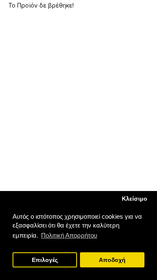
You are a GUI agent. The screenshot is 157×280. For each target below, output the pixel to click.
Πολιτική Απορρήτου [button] (69, 235)
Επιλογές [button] (45, 260)
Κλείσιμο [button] (134, 199)
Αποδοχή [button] (112, 260)
